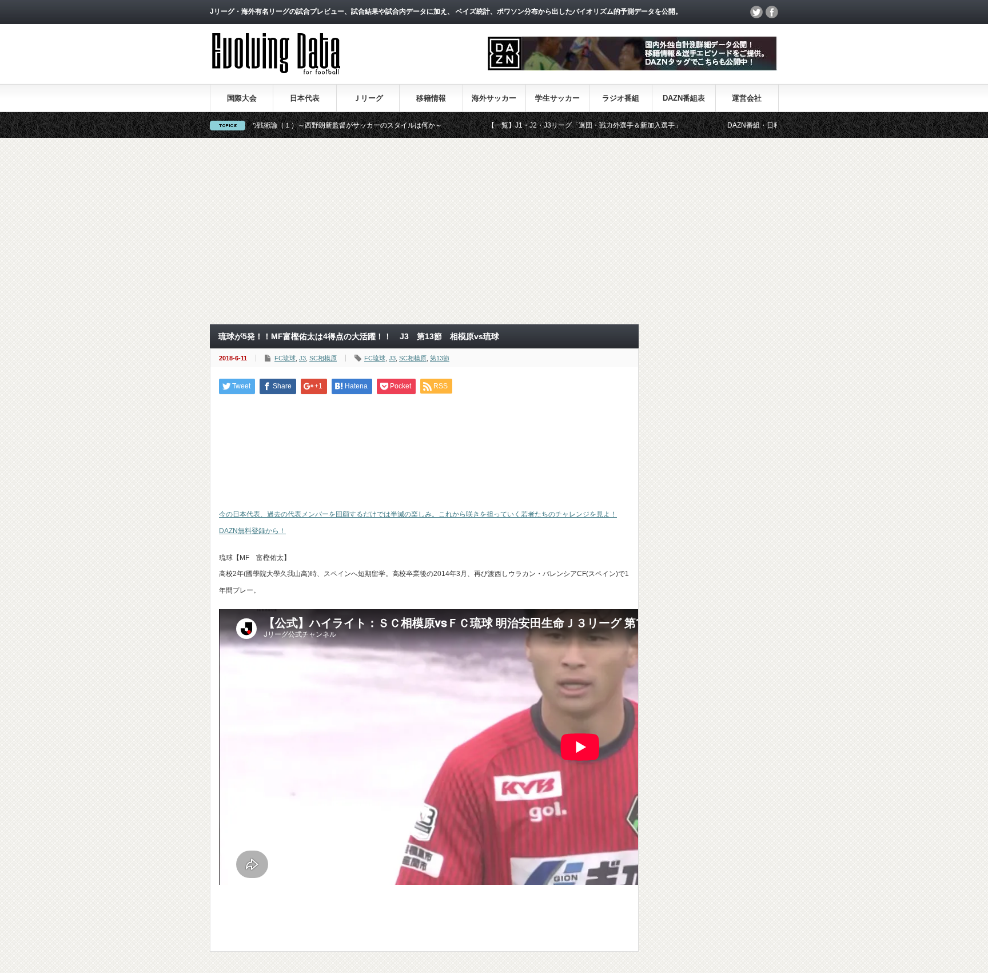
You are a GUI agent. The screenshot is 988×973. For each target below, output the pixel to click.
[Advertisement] (494, 231)
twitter (756, 12)
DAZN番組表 (684, 98)
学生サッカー (557, 98)
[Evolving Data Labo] (276, 71)
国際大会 (242, 98)
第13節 (439, 358)
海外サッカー (494, 98)
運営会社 (747, 98)
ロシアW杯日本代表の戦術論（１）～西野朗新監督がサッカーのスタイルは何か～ (276, 125)
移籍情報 (431, 98)
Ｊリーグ (368, 98)
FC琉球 (285, 358)
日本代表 (305, 98)
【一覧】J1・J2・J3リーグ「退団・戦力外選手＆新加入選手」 (546, 125)
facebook (772, 12)
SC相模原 (323, 358)
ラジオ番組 (620, 98)
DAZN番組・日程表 (718, 125)
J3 (302, 358)
